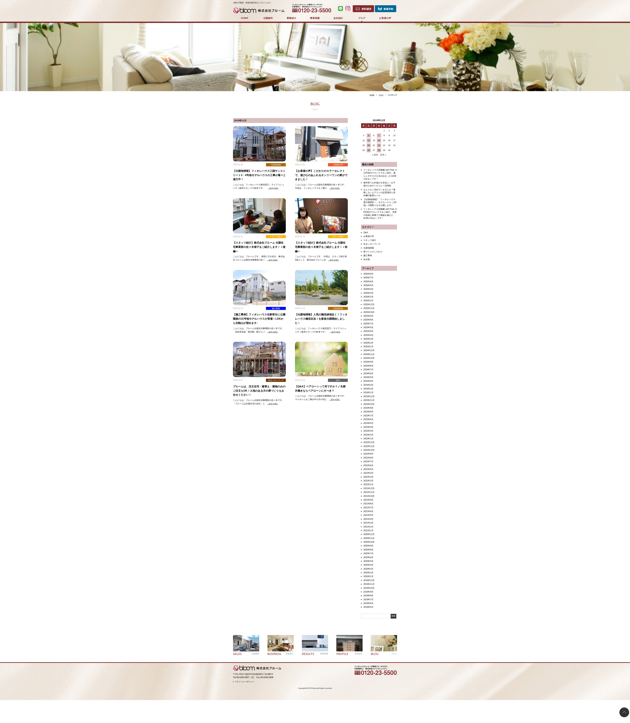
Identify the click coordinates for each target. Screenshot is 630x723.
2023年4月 (368, 427)
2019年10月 (369, 588)
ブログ (361, 18)
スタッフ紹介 (369, 240)
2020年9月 (368, 546)
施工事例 (367, 255)
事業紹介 (291, 18)
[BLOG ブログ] (384, 643)
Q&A (365, 232)
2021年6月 (368, 511)
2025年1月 (368, 346)
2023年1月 (368, 438)
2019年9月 (368, 592)
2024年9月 (368, 362)
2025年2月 (368, 343)
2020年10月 (369, 542)
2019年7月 (368, 599)
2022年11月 (369, 446)
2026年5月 (368, 285)
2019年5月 (368, 607)
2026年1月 (368, 300)
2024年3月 (368, 385)
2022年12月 (369, 442)
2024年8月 (368, 366)
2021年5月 (368, 515)
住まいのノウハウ (371, 244)
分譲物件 (268, 18)
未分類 (366, 259)
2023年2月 (368, 435)
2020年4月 (368, 565)
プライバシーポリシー (244, 682)
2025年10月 (369, 312)
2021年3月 (368, 523)
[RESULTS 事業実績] (315, 643)
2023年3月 (368, 431)
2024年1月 (368, 392)
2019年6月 (368, 603)
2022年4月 (368, 473)
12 (369, 140)
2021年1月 (368, 530)
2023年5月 (368, 423)
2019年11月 (369, 584)
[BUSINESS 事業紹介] (280, 643)
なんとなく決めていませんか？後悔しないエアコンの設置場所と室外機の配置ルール (379, 192)
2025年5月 (368, 331)
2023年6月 (368, 419)
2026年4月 (368, 289)
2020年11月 (369, 538)
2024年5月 (368, 377)
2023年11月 (369, 400)
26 (369, 150)
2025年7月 (368, 323)
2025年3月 (368, 339)
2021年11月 (369, 492)
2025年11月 (369, 308)
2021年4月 (368, 519)
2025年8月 (368, 319)
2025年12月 (369, 304)
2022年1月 (368, 484)
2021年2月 (368, 526)
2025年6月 (368, 327)
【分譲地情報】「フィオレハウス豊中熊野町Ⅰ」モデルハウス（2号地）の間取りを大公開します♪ (380, 202)
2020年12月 (369, 534)
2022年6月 (368, 465)
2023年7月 (368, 415)
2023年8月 (368, 411)
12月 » (383, 155)
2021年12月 (369, 488)
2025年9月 (368, 316)
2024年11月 (369, 354)
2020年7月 (368, 553)
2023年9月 (368, 408)
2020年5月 (368, 561)
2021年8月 (368, 503)
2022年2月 (368, 480)
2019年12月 (369, 580)
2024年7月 (368, 369)
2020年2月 (368, 572)
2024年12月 (369, 350)
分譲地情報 (368, 248)
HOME (244, 18)
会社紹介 (338, 18)
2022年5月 (368, 469)
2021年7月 (368, 507)
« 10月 (375, 155)
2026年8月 (368, 274)
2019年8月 (368, 595)
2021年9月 (368, 500)
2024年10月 (369, 358)
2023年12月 (369, 396)
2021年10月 (369, 496)
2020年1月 (368, 576)
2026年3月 (368, 293)
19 (369, 145)
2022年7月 (368, 461)
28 (379, 150)
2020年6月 (368, 557)
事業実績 (315, 18)
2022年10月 (369, 450)
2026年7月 (368, 277)
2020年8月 (368, 549)
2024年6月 (368, 373)
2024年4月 (368, 381)
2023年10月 (369, 404)
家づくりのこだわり (373, 251)
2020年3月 (368, 569)
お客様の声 (385, 18)
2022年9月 (368, 454)
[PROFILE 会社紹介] (349, 643)
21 (379, 145)
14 (379, 140)
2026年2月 (368, 297)
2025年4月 (368, 335)
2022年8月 (368, 457)
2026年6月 (368, 281)
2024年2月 (368, 388)
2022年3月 (368, 477)
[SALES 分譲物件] (246, 643)
